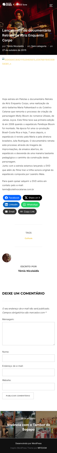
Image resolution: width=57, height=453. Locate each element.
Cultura (28, 238)
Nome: (5, 351)
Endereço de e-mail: (12, 366)
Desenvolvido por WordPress (28, 443)
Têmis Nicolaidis (15, 46)
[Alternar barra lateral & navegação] (52, 5)
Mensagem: (8, 319)
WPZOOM (42, 448)
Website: (6, 380)
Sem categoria (38, 46)
